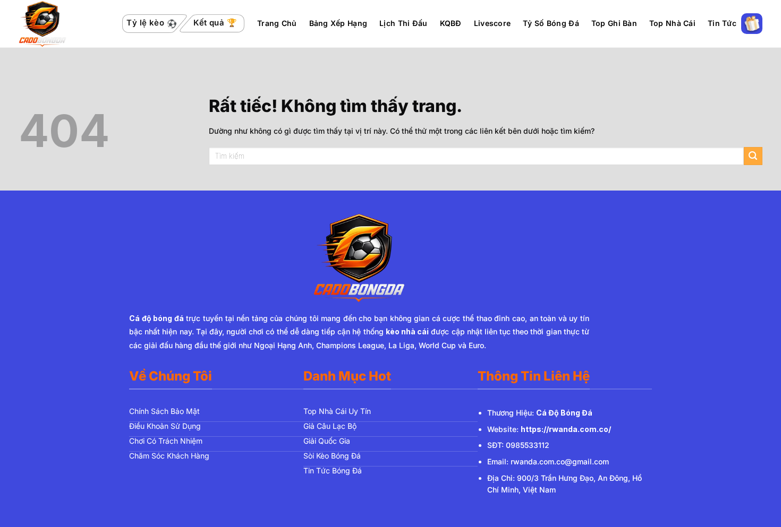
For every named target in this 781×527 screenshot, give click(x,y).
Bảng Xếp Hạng (338, 23)
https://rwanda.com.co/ (566, 429)
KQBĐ (451, 23)
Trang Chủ (277, 23)
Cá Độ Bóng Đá (564, 412)
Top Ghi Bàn (614, 23)
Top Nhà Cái (672, 23)
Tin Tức (722, 23)
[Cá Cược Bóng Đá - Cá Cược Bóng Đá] (63, 24)
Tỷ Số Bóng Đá (551, 23)
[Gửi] (753, 156)
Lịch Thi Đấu (403, 23)
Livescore (492, 23)
